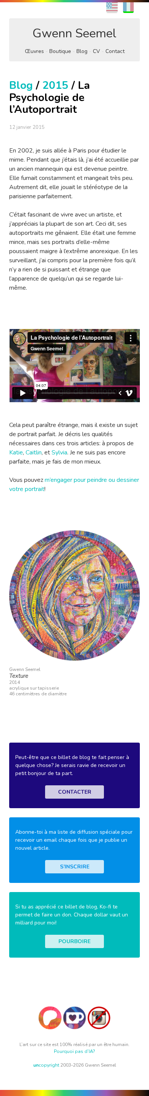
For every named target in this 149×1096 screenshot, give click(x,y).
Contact (115, 51)
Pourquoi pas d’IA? (74, 1051)
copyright (46, 1065)
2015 (55, 85)
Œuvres (34, 51)
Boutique (60, 51)
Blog (81, 51)
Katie (16, 452)
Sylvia (59, 452)
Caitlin (34, 452)
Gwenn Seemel (74, 33)
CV (96, 51)
